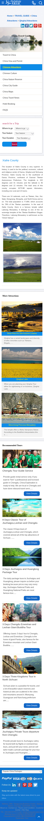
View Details (31, 494)
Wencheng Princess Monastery (22, 425)
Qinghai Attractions (28, 21)
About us (3, 808)
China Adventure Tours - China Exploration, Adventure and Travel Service (13, 2)
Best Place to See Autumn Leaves (22, 333)
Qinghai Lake (22, 379)
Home (10, 16)
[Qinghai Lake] (22, 362)
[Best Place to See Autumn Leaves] (22, 316)
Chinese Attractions (12, 67)
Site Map (25, 810)
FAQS (5, 110)
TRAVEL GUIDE (22, 16)
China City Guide (10, 85)
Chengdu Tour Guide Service (17, 470)
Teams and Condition (26, 808)
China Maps (8, 92)
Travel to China (9, 55)
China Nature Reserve (12, 79)
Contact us (13, 808)
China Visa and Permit (12, 61)
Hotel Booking (9, 104)
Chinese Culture (10, 73)
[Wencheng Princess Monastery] (22, 408)
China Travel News (11, 98)
